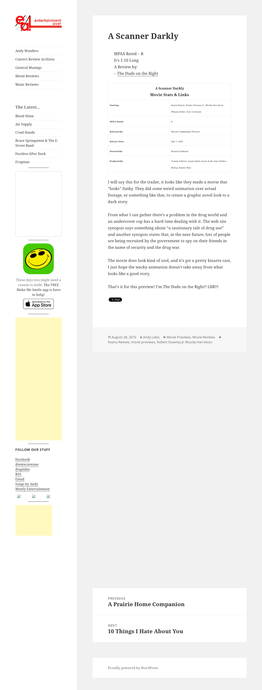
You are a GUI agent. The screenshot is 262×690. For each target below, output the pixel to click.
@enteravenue (26, 464)
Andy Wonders (26, 51)
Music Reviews (26, 84)
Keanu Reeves (118, 342)
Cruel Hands (25, 132)
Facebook (22, 459)
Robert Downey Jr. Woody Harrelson (184, 342)
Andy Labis (151, 337)
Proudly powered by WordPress (133, 668)
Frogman (22, 162)
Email (19, 479)
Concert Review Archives (35, 59)
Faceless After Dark (30, 153)
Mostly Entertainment (32, 489)
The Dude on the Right (137, 73)
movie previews (143, 342)
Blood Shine (24, 116)
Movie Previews (179, 337)
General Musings (28, 67)
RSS (18, 474)
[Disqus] (169, 403)
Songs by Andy (26, 484)
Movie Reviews (27, 76)
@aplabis (22, 469)
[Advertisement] (38, 378)
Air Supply (23, 124)
